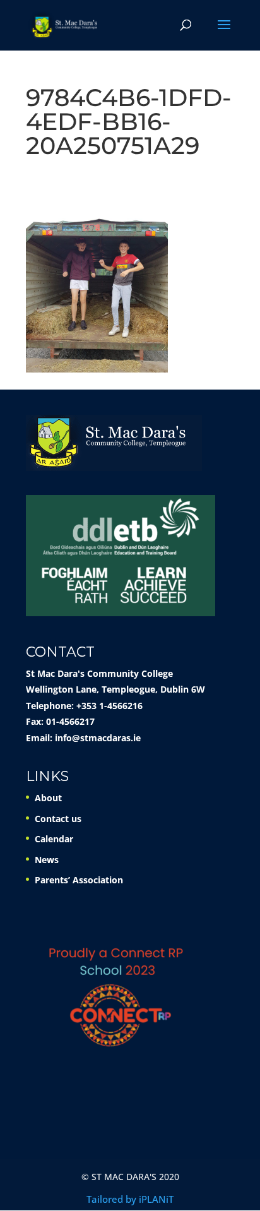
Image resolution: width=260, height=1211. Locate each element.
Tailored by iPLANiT (130, 1199)
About (48, 798)
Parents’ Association (79, 880)
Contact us (58, 819)
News (47, 860)
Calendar (54, 839)
